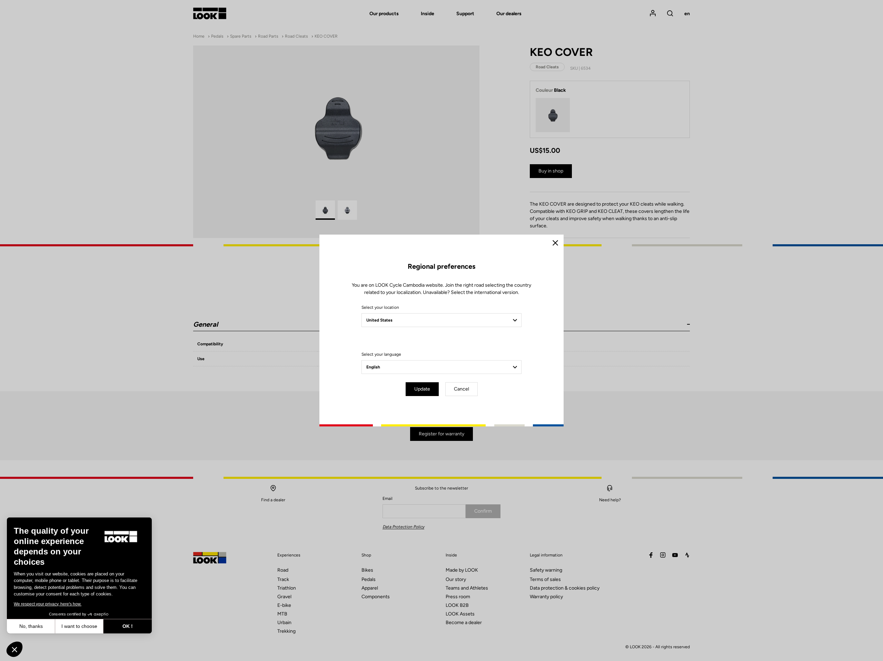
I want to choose (79, 626)
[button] (14, 649)
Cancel (461, 389)
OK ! (127, 626)
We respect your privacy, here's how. (47, 604)
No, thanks (31, 626)
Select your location (380, 307)
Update (422, 389)
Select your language (381, 354)
